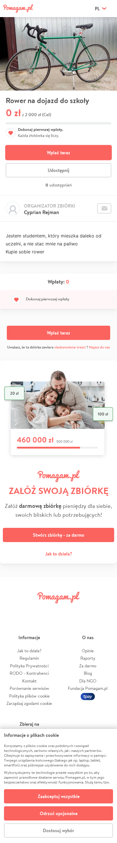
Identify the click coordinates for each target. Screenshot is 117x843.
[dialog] (58, 786)
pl (97, 8)
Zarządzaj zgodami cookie (29, 703)
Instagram (49, 610)
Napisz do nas (99, 347)
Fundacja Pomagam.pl (88, 688)
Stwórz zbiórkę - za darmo (58, 535)
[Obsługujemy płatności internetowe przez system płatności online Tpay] (88, 696)
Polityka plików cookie (29, 696)
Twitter (29, 610)
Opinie (88, 650)
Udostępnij (58, 170)
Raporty (87, 658)
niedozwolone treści (69, 347)
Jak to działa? (58, 554)
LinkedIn (68, 610)
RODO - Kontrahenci (29, 673)
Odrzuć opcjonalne (59, 813)
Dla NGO (87, 681)
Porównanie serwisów (29, 688)
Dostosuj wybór (58, 830)
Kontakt (29, 681)
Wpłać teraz (58, 152)
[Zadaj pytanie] (104, 208)
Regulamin (29, 658)
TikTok (87, 610)
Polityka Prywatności (29, 665)
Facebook (10, 610)
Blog (88, 673)
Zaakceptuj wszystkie (59, 796)
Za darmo (87, 665)
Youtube (106, 610)
